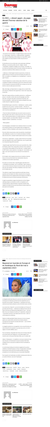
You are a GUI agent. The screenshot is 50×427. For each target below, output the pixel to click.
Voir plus (40, 40)
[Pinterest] (18, 29)
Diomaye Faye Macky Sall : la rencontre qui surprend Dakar (43, 30)
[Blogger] (40, 1)
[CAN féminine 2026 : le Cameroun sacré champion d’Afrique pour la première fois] (36, 35)
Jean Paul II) (21, 197)
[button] (46, 10)
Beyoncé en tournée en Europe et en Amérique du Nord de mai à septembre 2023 (9, 215)
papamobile (5, 199)
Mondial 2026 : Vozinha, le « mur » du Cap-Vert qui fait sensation (43, 25)
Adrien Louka (8, 197)
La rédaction (7, 26)
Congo (13, 197)
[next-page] (5, 250)
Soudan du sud (5, 200)
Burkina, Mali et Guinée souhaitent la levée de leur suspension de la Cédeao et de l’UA (25, 215)
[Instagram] (43, 1)
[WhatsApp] (20, 29)
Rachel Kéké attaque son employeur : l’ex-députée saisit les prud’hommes (6, 245)
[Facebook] (41, 1)
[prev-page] (3, 250)
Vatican (10, 200)
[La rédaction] (3, 26)
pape (9, 199)
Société (7, 13)
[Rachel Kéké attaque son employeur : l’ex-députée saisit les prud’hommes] (7, 239)
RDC (11, 199)
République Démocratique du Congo (20, 199)
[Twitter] (47, 1)
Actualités (24, 242)
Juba (24, 197)
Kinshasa (28, 197)
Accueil (3, 13)
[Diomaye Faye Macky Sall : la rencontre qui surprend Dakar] (36, 30)
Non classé (4, 242)
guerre (16, 197)
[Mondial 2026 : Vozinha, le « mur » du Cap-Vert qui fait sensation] (36, 25)
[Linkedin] (45, 1)
